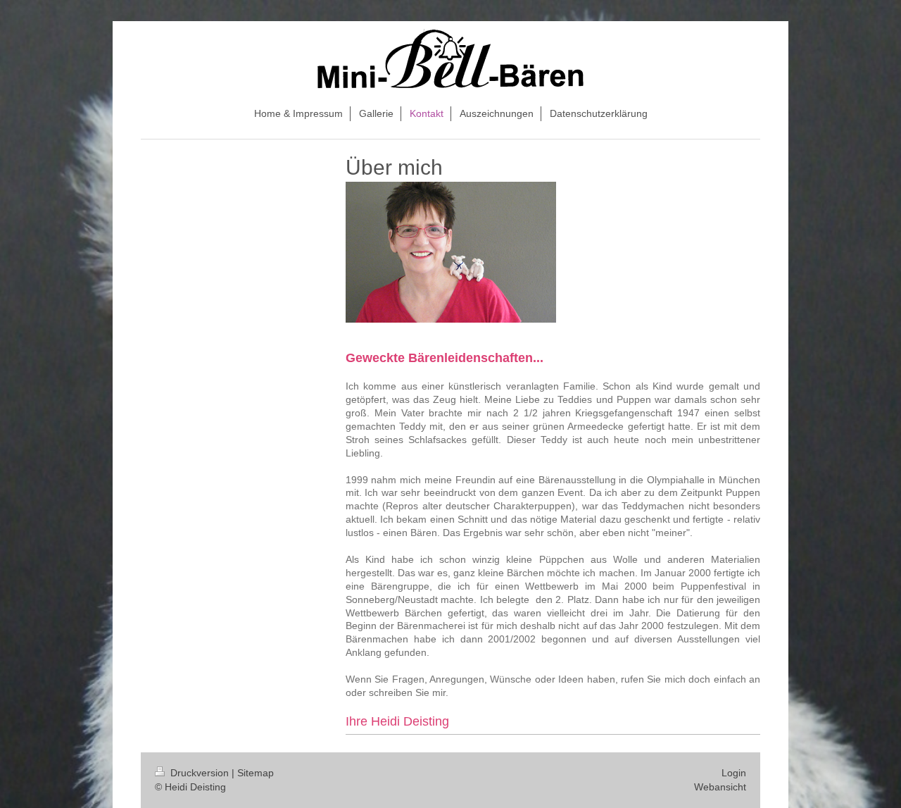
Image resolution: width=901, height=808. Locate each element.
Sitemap (255, 772)
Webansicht (720, 787)
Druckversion (200, 772)
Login (734, 772)
